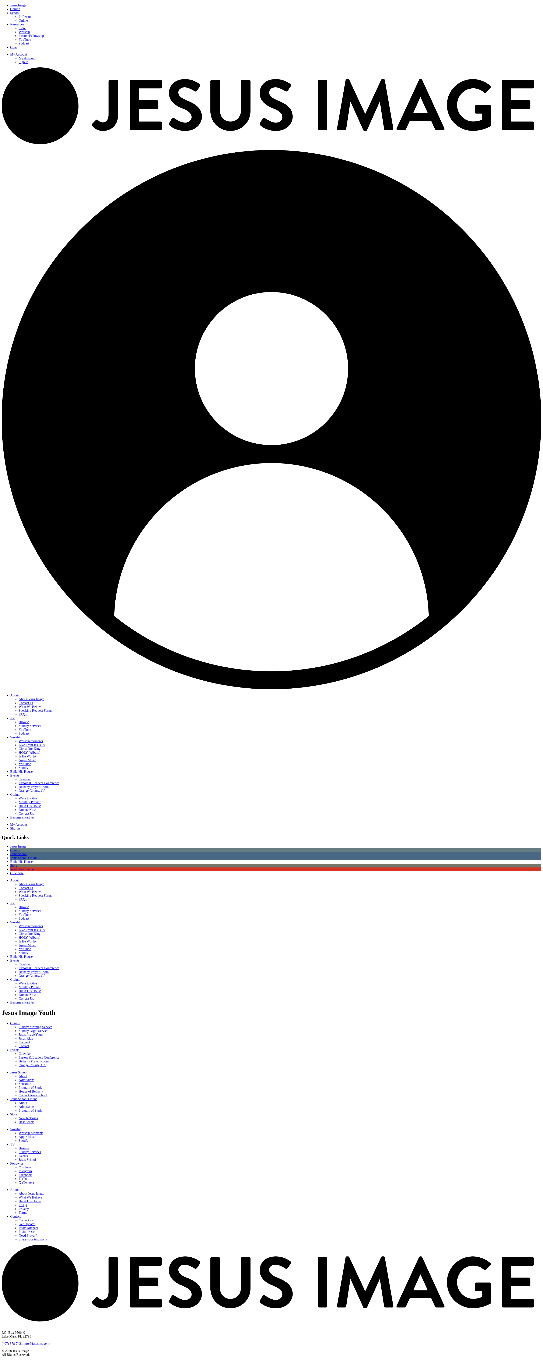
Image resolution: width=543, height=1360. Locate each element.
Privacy (24, 1209)
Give (13, 47)
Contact (24, 1046)
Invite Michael (28, 1228)
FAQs (23, 714)
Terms (23, 1212)
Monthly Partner (30, 802)
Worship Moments (31, 1133)
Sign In (23, 62)
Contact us (26, 703)
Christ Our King (30, 748)
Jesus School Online (23, 1099)
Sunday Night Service (33, 1031)
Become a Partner (22, 817)
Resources (17, 24)
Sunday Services (30, 726)
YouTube (25, 39)
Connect (24, 1042)
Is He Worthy (28, 756)
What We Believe (30, 707)
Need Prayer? (28, 1235)
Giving (15, 794)
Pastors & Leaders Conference (39, 783)
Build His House (21, 771)
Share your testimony (33, 1239)
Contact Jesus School (33, 1095)
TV (12, 718)
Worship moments (31, 741)
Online (23, 20)
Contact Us (26, 813)
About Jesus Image (31, 699)
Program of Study (30, 1087)
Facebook (25, 1175)
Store (22, 28)
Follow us (17, 1163)
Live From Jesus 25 (32, 745)
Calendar (25, 779)
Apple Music (27, 760)
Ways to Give (28, 798)
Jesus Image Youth (31, 1034)
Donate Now (27, 810)
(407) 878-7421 (12, 1343)
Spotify (23, 768)
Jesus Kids (26, 1038)
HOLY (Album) (29, 752)
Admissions (26, 1080)
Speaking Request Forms (35, 710)
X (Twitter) (26, 1182)
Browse (24, 722)
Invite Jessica (27, 1231)
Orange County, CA (32, 790)
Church (15, 9)
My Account (18, 54)
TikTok (23, 1178)
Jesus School (18, 1072)
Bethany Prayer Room (34, 787)
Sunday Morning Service (35, 1027)
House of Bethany (31, 1091)
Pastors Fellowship (31, 36)
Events (14, 775)
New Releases (28, 1118)
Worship (24, 32)
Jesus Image (18, 5)
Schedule (25, 1084)
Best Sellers (26, 1122)
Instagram (25, 1171)
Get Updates (27, 1224)
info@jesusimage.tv (37, 1343)
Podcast (24, 43)
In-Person (25, 16)
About (14, 695)
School (15, 13)
